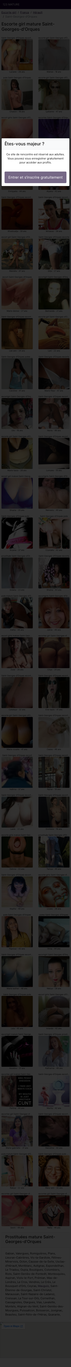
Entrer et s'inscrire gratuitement (35, 177)
